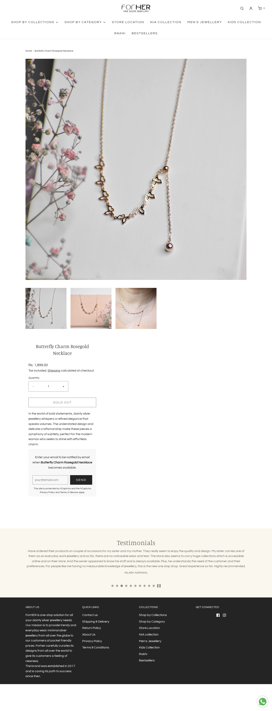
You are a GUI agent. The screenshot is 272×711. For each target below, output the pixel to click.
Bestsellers (145, 33)
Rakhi (120, 33)
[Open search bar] (242, 8)
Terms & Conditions (95, 647)
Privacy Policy (47, 492)
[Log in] (251, 8)
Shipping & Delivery (95, 621)
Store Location (128, 22)
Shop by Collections (153, 615)
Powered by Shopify (54, 700)
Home (28, 51)
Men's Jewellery (204, 22)
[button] (46, 308)
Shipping (54, 370)
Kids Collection (244, 22)
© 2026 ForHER (33, 700)
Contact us (90, 615)
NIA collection (165, 22)
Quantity (33, 377)
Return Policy (91, 628)
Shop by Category (152, 621)
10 (154, 586)
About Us (88, 634)
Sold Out (62, 402)
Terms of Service (69, 492)
